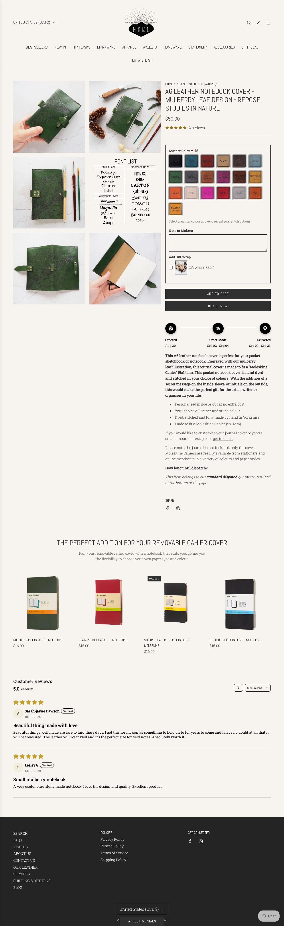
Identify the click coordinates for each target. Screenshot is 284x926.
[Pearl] (191, 193)
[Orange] (175, 193)
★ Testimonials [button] (142, 921)
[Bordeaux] (207, 161)
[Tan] (255, 193)
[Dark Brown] (239, 161)
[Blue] (191, 161)
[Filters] (238, 688)
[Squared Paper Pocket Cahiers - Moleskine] (174, 603)
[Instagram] (201, 841)
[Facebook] (190, 841)
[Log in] (259, 22)
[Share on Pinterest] (178, 509)
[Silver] (239, 193)
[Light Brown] (207, 177)
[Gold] (255, 177)
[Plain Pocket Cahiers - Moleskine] (109, 603)
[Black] (175, 161)
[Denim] (255, 161)
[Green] (175, 177)
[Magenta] (223, 177)
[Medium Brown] (239, 177)
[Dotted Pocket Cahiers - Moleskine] (240, 603)
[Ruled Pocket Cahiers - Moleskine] (43, 603)
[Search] (249, 22)
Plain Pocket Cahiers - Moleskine (103, 640)
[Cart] (268, 22)
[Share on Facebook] (167, 509)
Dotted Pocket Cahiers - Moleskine (235, 640)
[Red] (223, 193)
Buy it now (218, 306)
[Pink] (207, 193)
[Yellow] (175, 209)
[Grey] (191, 177)
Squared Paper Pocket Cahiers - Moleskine (167, 643)
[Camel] (223, 161)
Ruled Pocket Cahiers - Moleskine (38, 640)
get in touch (223, 438)
